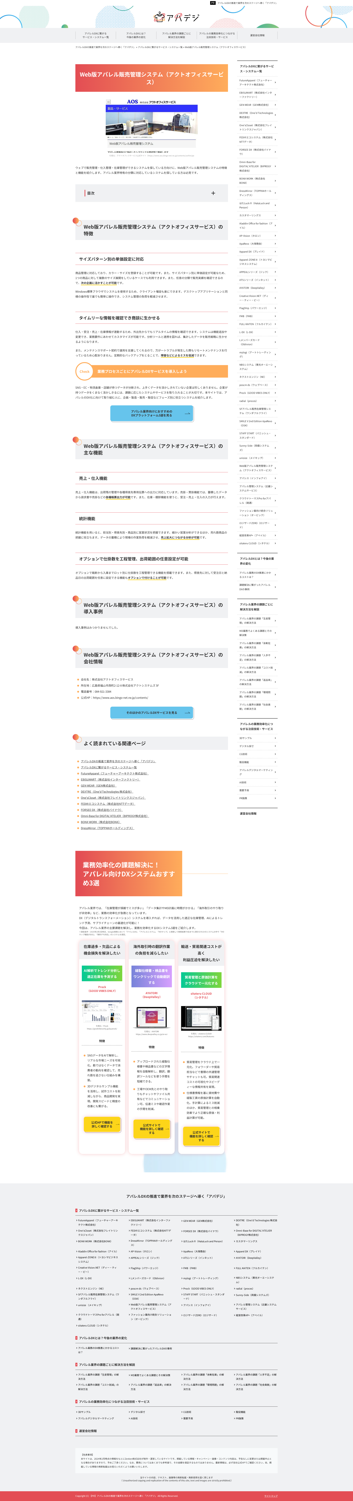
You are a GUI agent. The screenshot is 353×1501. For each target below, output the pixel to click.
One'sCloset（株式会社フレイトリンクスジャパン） (113, 798)
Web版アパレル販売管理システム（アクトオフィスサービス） (256, 468)
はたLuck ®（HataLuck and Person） (254, 205)
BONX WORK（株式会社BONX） (101, 822)
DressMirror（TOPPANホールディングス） (107, 828)
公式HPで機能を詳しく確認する (102, 1124)
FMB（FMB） (246, 316)
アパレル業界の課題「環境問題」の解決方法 (254, 694)
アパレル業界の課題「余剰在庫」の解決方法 (254, 645)
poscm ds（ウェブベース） (254, 385)
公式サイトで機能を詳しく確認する (151, 1129)
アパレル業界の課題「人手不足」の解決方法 (254, 657)
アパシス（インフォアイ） (253, 478)
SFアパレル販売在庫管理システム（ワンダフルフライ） (255, 411)
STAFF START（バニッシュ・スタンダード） (255, 435)
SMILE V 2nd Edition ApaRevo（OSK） (255, 423)
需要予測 (244, 790)
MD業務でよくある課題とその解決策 (255, 633)
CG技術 (243, 754)
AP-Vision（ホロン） (250, 235)
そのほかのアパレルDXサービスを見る (151, 712)
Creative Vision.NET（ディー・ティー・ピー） (253, 298)
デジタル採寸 (246, 746)
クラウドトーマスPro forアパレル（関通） (255, 500)
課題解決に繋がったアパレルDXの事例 (254, 587)
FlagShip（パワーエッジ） (253, 308)
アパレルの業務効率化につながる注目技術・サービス (256, 726)
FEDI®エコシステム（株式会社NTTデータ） (108, 804)
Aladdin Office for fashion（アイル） (255, 225)
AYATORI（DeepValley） (252, 287)
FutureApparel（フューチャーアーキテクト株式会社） (115, 773)
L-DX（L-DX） (246, 332)
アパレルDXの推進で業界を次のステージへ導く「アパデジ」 (247, 2)
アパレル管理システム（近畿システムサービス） (256, 488)
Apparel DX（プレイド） (252, 251)
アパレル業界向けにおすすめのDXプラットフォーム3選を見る (151, 413)
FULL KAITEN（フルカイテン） (256, 324)
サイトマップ (271, 1495)
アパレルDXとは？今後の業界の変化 (257, 561)
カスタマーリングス (250, 215)
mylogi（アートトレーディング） (255, 354)
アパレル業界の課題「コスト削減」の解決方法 (256, 670)
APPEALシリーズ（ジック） (254, 272)
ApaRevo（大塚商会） (251, 243)
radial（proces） (248, 401)
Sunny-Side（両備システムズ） (254, 448)
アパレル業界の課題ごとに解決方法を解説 (256, 606)
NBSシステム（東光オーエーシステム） (256, 367)
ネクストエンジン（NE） (252, 377)
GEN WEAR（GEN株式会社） (99, 785)
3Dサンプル (245, 738)
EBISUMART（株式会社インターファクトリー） (110, 779)
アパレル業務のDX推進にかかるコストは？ (255, 575)
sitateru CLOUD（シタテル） (255, 543)
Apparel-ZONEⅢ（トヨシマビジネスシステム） (255, 262)
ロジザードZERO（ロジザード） (254, 525)
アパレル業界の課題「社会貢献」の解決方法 (254, 706)
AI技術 (242, 782)
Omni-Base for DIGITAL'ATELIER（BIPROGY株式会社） (115, 816)
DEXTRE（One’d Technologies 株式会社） (107, 791)
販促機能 (244, 762)
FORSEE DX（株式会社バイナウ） (102, 810)
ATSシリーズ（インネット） (254, 280)
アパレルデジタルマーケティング (256, 772)
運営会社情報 (248, 813)
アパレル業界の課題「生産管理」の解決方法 (254, 620)
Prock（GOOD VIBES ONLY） (255, 393)
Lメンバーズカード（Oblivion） (249, 342)
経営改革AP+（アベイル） (253, 535)
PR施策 (243, 798)
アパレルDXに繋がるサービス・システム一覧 (109, 767)
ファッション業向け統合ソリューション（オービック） (256, 513)
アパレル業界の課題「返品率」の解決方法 (256, 682)
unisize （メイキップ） (252, 458)
